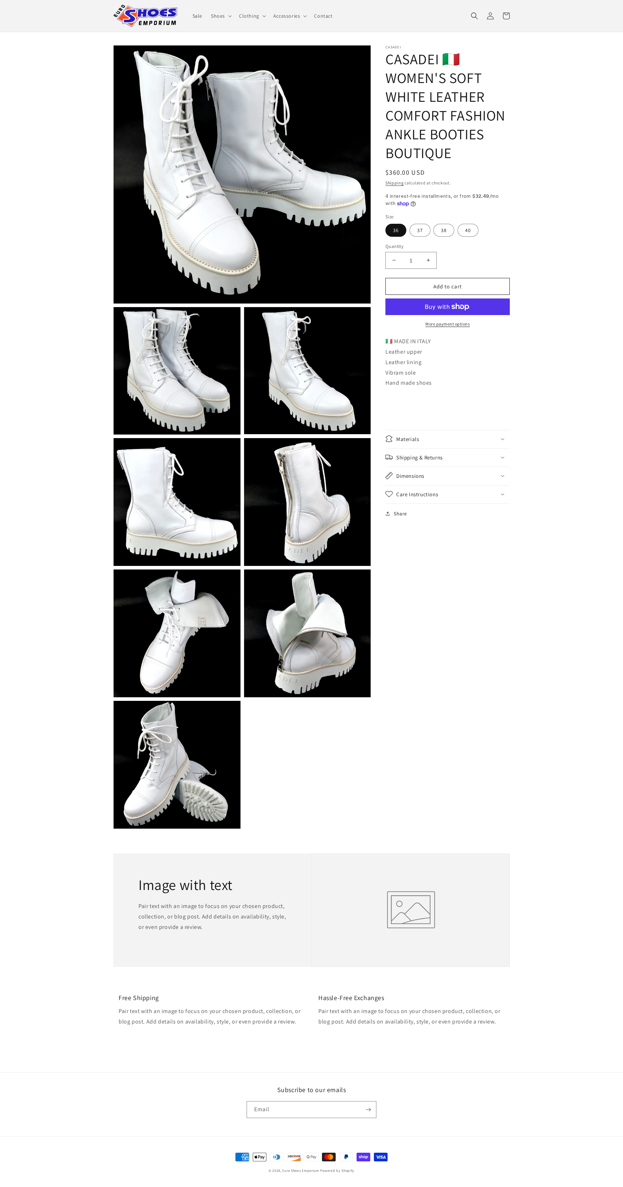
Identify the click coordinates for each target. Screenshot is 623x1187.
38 (444, 230)
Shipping (394, 183)
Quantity (394, 246)
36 (396, 230)
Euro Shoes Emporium (300, 1170)
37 (420, 230)
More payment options (447, 324)
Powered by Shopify (337, 1170)
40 (468, 230)
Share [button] (400, 513)
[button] (221, 15)
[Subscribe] (368, 1109)
